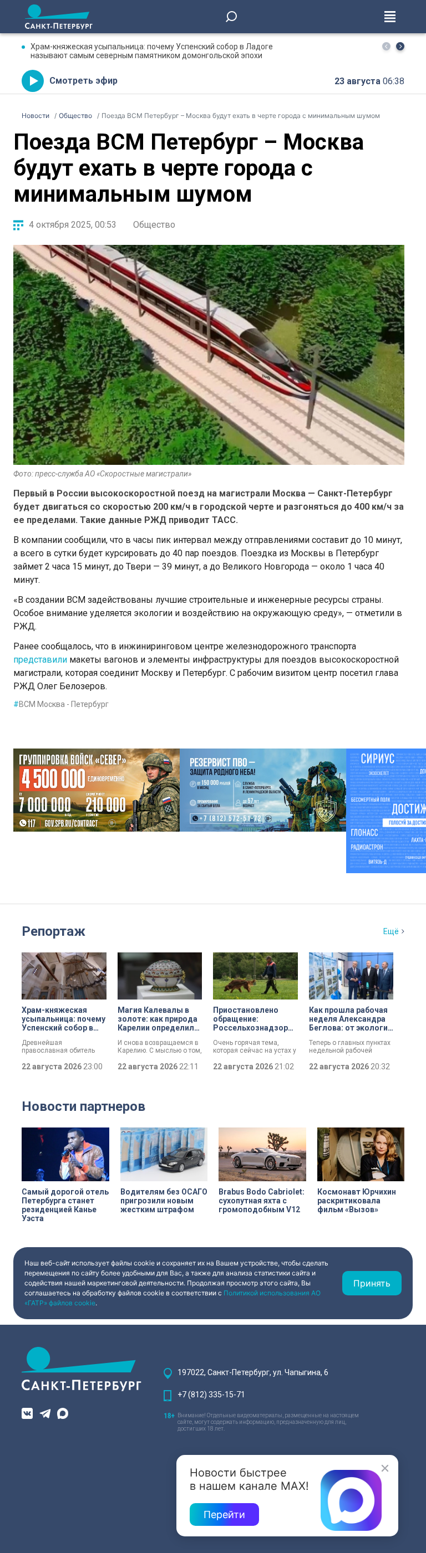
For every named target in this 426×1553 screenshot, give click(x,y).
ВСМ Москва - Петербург (61, 704)
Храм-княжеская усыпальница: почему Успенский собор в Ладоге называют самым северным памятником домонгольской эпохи (152, 51)
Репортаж (53, 931)
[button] (400, 46)
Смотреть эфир (83, 80)
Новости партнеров (83, 1106)
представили (40, 659)
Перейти (224, 1514)
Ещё (391, 931)
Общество (154, 224)
